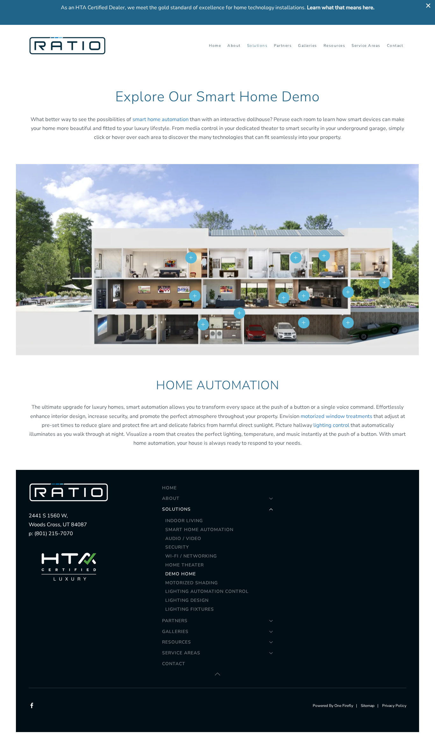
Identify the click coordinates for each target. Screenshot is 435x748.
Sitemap (367, 705)
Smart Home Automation (199, 530)
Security (177, 547)
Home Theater (184, 565)
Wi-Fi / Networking (191, 556)
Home (215, 45)
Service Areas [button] (366, 45)
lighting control (331, 425)
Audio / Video (183, 539)
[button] (195, 296)
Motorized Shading (191, 583)
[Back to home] (68, 45)
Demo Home (180, 574)
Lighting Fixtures (189, 609)
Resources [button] (335, 45)
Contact (395, 45)
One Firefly (343, 705)
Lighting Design (187, 600)
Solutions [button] (257, 45)
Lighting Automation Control (207, 591)
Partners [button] (283, 45)
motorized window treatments (336, 416)
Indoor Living (184, 521)
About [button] (234, 45)
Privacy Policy (394, 705)
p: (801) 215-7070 (51, 533)
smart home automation (160, 119)
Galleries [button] (307, 45)
